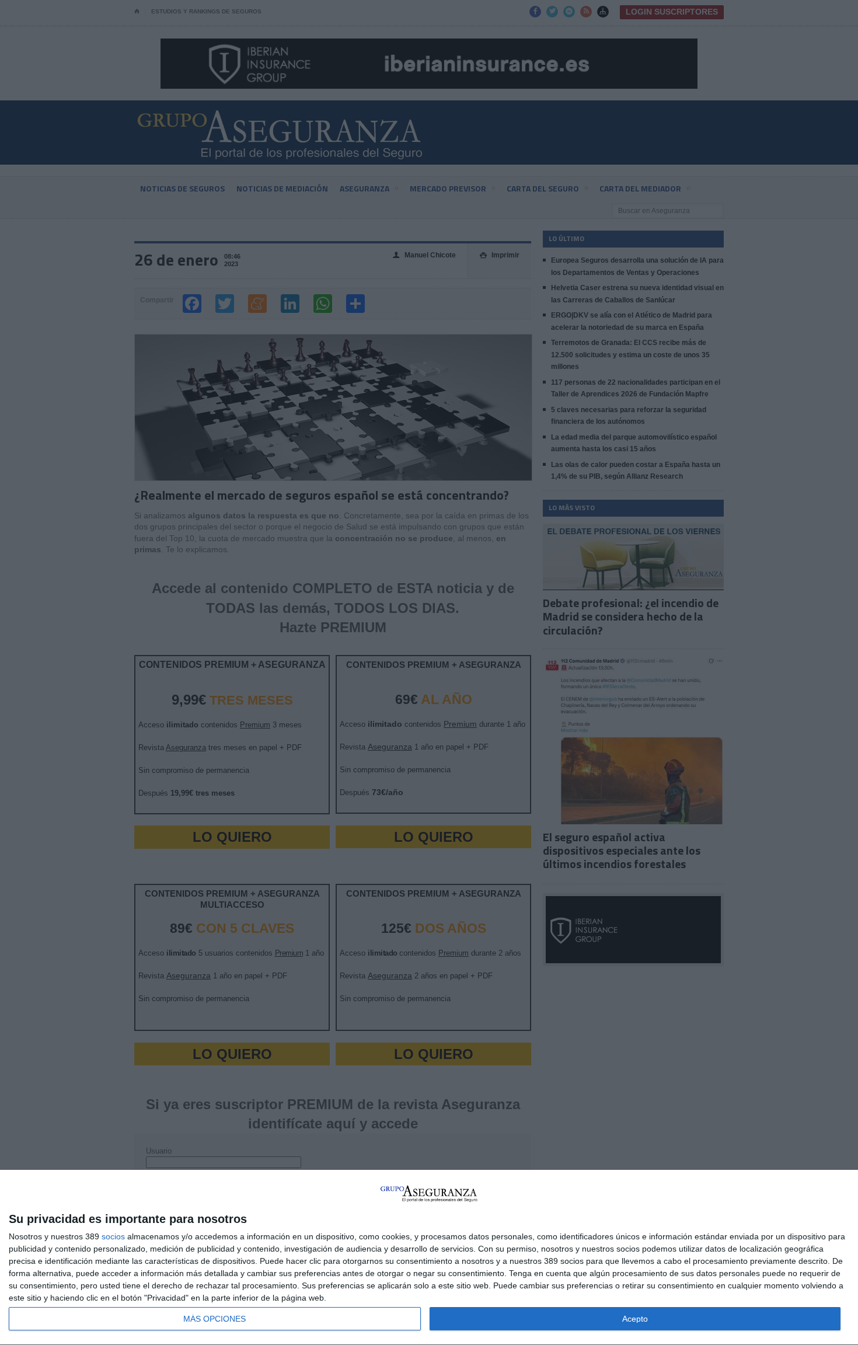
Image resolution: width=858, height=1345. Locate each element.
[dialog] (429, 1257)
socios (113, 1236)
